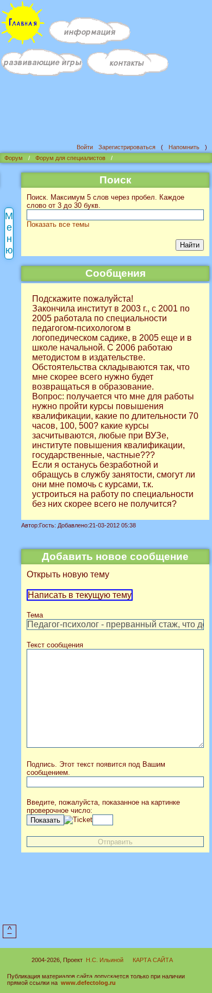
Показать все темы (58, 224)
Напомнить (184, 147)
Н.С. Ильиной (104, 960)
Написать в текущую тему (80, 595)
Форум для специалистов (70, 158)
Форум (13, 158)
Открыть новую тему (68, 574)
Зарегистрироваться (126, 147)
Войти (85, 147)
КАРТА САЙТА (153, 960)
